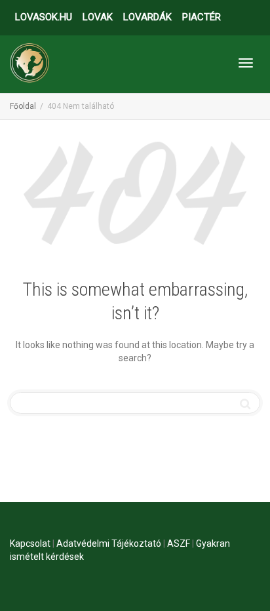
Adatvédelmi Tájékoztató (108, 543)
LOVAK (98, 17)
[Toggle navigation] (245, 63)
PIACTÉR (201, 17)
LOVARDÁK (147, 17)
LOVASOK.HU (43, 17)
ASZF (178, 543)
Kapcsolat (30, 543)
